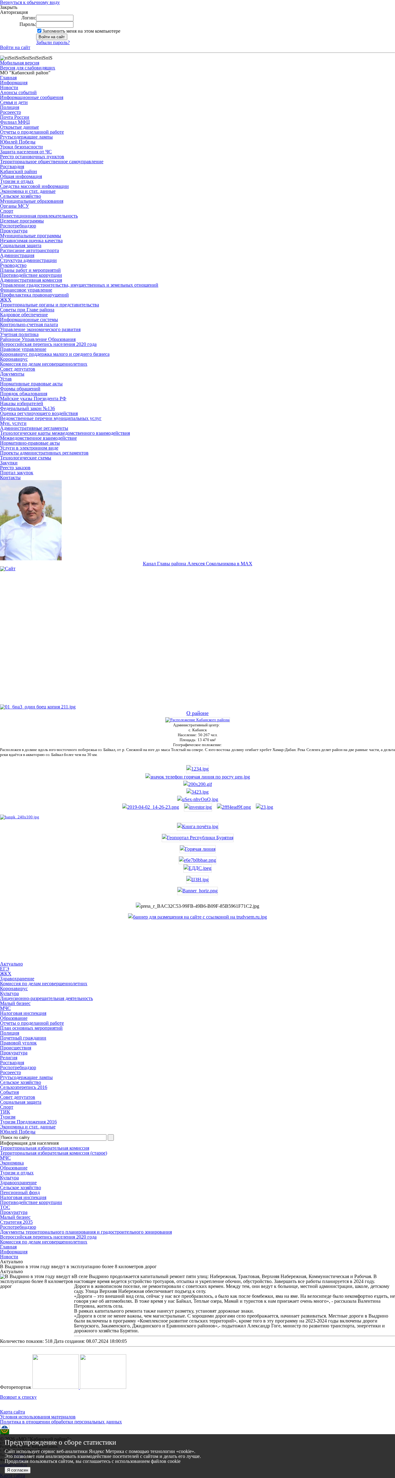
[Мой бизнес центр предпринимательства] (197, 792)
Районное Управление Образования (38, 339)
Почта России (14, 117)
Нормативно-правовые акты (30, 443)
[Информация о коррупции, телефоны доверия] (19, 817)
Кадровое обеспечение (24, 314)
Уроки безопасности (21, 146)
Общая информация (21, 176)
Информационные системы (29, 319)
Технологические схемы (25, 457)
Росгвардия (12, 166)
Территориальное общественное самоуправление (51, 161)
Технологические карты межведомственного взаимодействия (65, 433)
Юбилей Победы (17, 141)
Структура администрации (28, 260)
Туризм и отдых (17, 181)
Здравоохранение (18, 1182)
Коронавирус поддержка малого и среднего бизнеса (55, 354)
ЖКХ (5, 299)
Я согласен (17, 1470)
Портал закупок (16, 472)
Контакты (10, 477)
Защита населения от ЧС (26, 151)
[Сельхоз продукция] (264, 807)
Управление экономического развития (40, 329)
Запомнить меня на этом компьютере (81, 31)
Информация (13, 82)
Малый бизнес (15, 1217)
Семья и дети (14, 102)
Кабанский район (18, 171)
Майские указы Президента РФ (33, 398)
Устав (6, 378)
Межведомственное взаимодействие (38, 438)
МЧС (5, 1157)
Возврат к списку (18, 1397)
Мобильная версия (19, 62)
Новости (9, 87)
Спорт (6, 211)
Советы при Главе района (27, 309)
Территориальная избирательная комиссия (44, 1148)
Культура (9, 1177)
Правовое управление (23, 349)
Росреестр (10, 112)
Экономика (12, 1162)
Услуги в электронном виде (29, 447)
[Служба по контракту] (197, 642)
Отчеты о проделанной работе (32, 132)
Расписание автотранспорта (29, 250)
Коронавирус (14, 359)
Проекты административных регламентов (44, 452)
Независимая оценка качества (31, 240)
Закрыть (8, 7)
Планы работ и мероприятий (30, 270)
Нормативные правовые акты (31, 383)
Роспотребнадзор (18, 225)
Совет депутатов (17, 369)
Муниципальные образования (31, 201)
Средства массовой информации (34, 186)
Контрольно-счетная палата (29, 324)
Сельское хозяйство (20, 196)
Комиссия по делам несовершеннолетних (43, 364)
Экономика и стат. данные (28, 191)
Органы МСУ (14, 206)
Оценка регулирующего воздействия (39, 413)
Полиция (9, 107)
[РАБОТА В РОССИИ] (197, 917)
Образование (13, 1167)
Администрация (17, 255)
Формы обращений (20, 388)
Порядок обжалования (23, 393)
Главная (8, 77)
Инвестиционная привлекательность (39, 215)
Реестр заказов (15, 467)
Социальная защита (20, 245)
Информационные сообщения (31, 97)
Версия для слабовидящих (27, 67)
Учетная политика (19, 334)
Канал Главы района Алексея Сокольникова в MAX (197, 563)
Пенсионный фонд (20, 1192)
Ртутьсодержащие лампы (26, 136)
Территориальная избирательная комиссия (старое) (53, 1153)
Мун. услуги (13, 423)
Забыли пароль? (53, 42)
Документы (12, 373)
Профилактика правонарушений (34, 294)
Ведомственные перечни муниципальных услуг (51, 418)
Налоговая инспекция (23, 1197)
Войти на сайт (15, 47)
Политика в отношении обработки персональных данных (61, 1421)
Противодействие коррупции (31, 275)
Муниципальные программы (30, 235)
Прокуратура (13, 230)
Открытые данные (19, 127)
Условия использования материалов (38, 1416)
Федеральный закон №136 (27, 408)
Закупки (9, 462)
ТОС (5, 1207)
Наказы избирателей (21, 403)
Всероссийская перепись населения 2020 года (48, 344)
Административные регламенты (34, 428)
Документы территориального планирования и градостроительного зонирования (86, 1232)
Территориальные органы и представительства (49, 304)
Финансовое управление (26, 290)
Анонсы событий (18, 92)
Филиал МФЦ (15, 122)
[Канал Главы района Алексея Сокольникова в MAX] (31, 558)
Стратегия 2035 (16, 1222)
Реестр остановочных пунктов (32, 156)
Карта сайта (12, 1411)
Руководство (13, 265)
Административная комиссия (31, 280)
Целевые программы (22, 220)
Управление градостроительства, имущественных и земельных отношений (79, 285)
